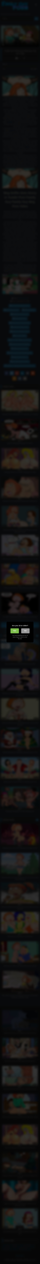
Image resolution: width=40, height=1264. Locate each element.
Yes (14, 631)
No (25, 631)
